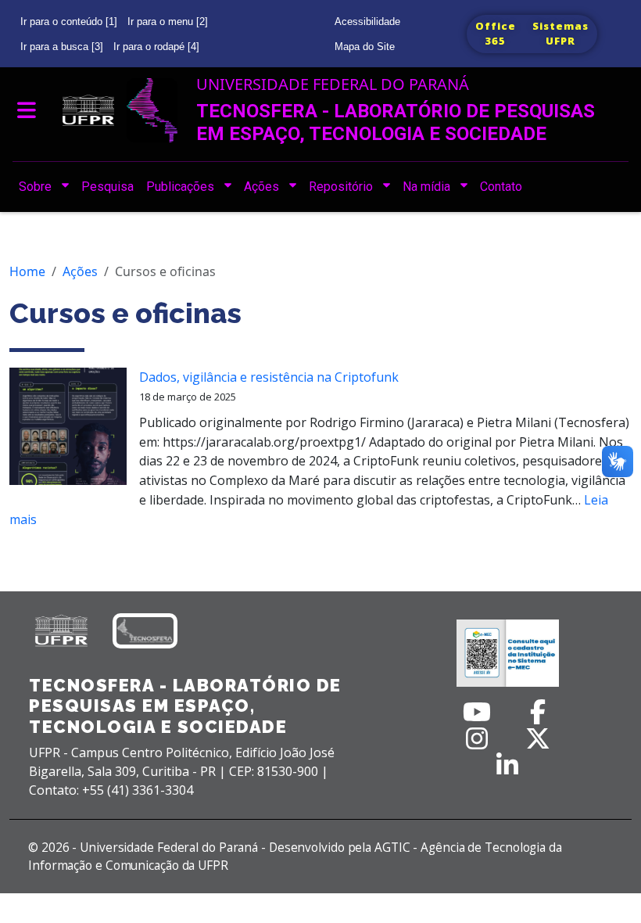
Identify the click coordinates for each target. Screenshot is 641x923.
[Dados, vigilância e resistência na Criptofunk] (68, 432)
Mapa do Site (365, 46)
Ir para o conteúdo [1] (68, 21)
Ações (80, 271)
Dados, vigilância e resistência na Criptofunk (269, 377)
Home (27, 271)
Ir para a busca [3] (61, 46)
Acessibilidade (367, 21)
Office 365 (495, 33)
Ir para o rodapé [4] (156, 46)
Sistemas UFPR (560, 33)
